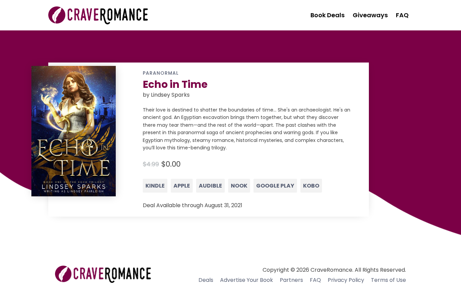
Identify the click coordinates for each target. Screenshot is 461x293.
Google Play (275, 186)
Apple (181, 186)
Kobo (311, 186)
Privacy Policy (346, 280)
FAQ (315, 280)
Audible (210, 186)
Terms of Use (388, 280)
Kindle (155, 186)
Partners (291, 280)
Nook (239, 186)
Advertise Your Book (246, 280)
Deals (205, 280)
